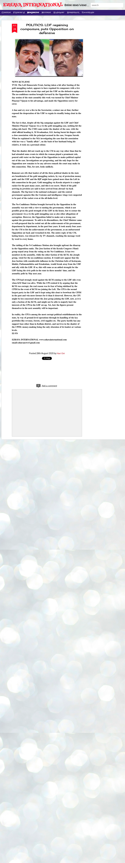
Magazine (33, 12)
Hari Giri (61, 353)
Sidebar (58, 12)
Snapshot (73, 12)
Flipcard (19, 12)
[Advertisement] (99, 72)
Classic (6, 12)
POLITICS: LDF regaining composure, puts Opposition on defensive (47, 29)
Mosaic (46, 12)
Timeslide (88, 12)
